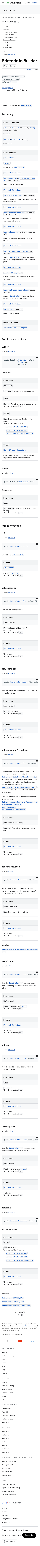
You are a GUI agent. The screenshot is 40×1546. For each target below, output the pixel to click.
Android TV (5, 1422)
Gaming (4, 1382)
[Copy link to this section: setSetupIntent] (18, 1126)
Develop (19, 17)
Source (4, 1363)
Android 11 (5, 1452)
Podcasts (5, 1373)
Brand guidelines (22, 1530)
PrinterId (15, 128)
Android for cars (7, 1419)
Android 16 (5, 1435)
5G (3, 1399)
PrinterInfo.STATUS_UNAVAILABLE (19, 434)
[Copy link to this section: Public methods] (23, 526)
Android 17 (5, 1431)
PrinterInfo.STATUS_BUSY (16, 430)
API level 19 (11, 55)
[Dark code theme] (37, 357)
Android (4, 1352)
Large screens (6, 1409)
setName (7, 273)
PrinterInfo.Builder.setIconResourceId (19, 777)
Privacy (4, 1396)
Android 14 (5, 1442)
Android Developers (8, 17)
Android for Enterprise (9, 1356)
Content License (26, 1326)
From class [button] (15, 328)
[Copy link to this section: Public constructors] (28, 339)
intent (23, 1007)
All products (6, 1522)
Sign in (34, 3)
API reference (9, 11)
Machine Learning (8, 1386)
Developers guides (8, 1465)
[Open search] (24, 2)
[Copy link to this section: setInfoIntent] (17, 961)
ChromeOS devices (8, 1415)
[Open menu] (3, 2)
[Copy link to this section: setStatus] (13, 1208)
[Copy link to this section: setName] (13, 1045)
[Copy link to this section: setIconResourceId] (22, 867)
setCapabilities (10, 178)
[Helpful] (15, 21)
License (11, 1530)
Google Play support (8, 1491)
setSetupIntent (10, 290)
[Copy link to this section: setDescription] (18, 669)
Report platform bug (8, 1484)
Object (12, 82)
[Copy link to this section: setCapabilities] (18, 588)
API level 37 (11, 1131)
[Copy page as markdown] (11, 66)
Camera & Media (7, 1393)
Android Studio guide (9, 1461)
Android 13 (5, 1445)
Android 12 (5, 1449)
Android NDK (6, 1475)
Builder (7, 128)
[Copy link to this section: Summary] (15, 114)
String (32, 128)
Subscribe (29, 1535)
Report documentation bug (11, 1488)
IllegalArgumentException (15, 450)
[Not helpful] (18, 21)
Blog (3, 1370)
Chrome (4, 1512)
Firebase (5, 1515)
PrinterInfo (26, 105)
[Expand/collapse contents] (14, 27)
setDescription (10, 195)
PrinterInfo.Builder (12, 173)
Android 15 (5, 1438)
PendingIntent (22, 251)
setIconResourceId (11, 232)
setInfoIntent (10, 251)
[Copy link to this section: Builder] (10, 347)
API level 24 (11, 755)
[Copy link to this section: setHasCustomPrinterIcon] (29, 750)
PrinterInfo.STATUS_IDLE (16, 427)
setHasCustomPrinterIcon (14, 213)
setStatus (8, 309)
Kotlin (29, 70)
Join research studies (9, 1495)
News (3, 1366)
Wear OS (5, 1412)
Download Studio (7, 1472)
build (6, 163)
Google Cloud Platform (10, 1519)
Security (4, 1359)
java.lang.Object (7, 88)
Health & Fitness (7, 1389)
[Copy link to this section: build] (8, 533)
